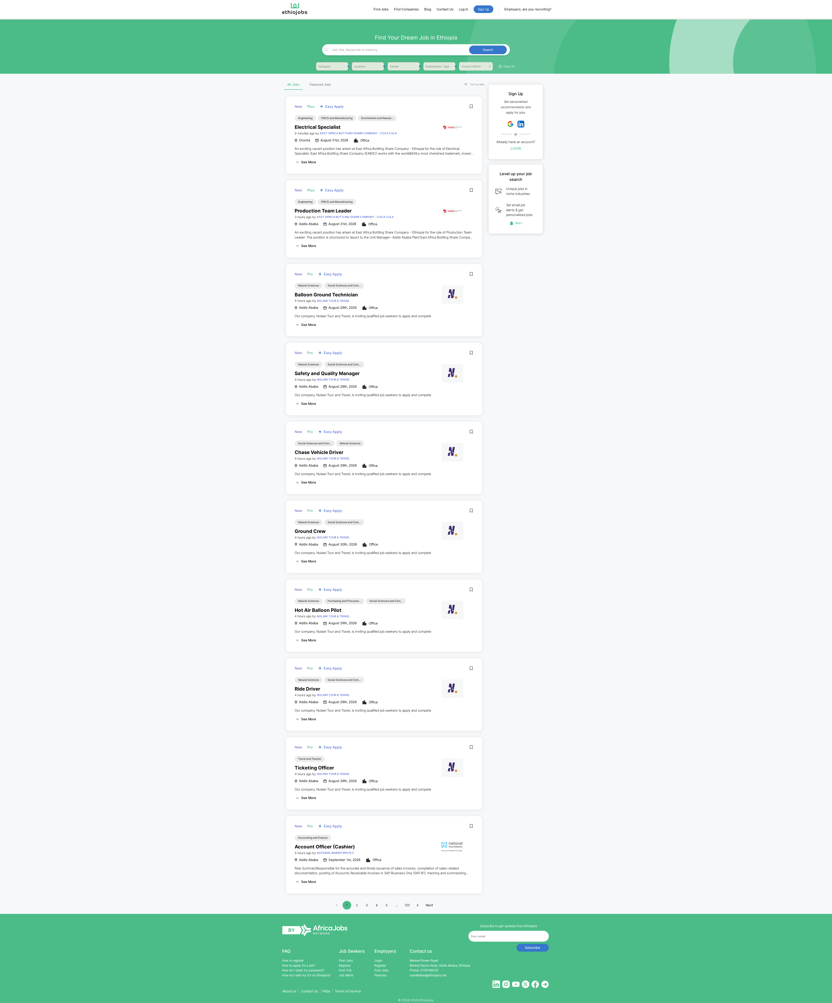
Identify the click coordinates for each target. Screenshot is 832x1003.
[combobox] (415, 50)
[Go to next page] (417, 905)
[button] (472, 84)
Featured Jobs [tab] (320, 84)
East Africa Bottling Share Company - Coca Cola (358, 133)
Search (488, 50)
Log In (463, 9)
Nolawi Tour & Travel (333, 300)
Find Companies (406, 9)
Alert (519, 223)
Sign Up (483, 9)
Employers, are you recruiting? (527, 9)
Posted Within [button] (471, 66)
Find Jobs (381, 9)
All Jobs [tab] (293, 84)
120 (407, 905)
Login (516, 148)
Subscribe (532, 947)
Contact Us (445, 9)
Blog (427, 9)
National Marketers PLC (335, 852)
